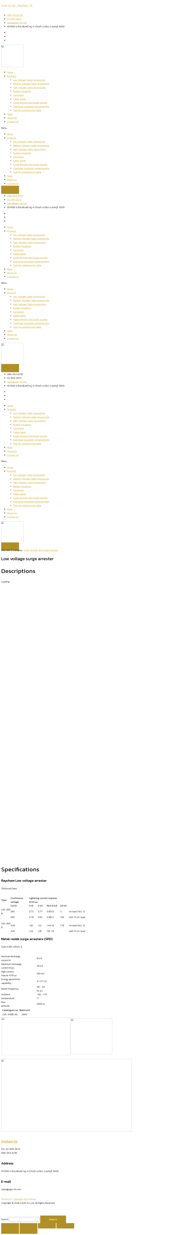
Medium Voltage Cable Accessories (31, 83)
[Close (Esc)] (10, 1225)
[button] (95, 128)
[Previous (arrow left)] (10, 1231)
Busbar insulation (22, 91)
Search (4, 1219)
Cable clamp (19, 99)
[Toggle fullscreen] (47, 1225)
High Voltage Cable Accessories (29, 87)
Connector (18, 95)
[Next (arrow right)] (28, 1231)
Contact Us (13, 121)
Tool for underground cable (27, 110)
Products (11, 76)
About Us (12, 118)
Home (10, 72)
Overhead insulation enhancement (31, 106)
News (9, 114)
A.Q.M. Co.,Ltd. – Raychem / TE (17, 5)
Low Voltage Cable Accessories (29, 80)
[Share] (28, 1225)
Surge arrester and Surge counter (30, 102)
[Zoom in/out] (65, 1225)
